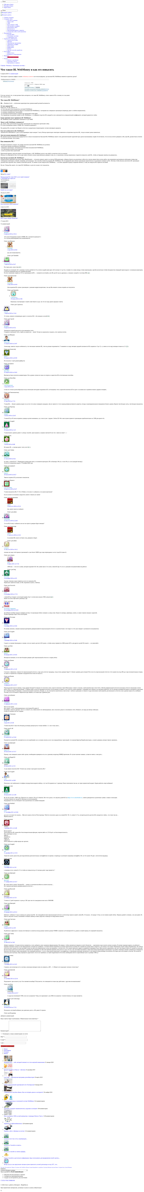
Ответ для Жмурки (9, 241)
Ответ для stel (8, 858)
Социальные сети (12, 37)
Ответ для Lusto (8, 601)
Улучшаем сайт (18, 1167)
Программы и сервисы (13, 62)
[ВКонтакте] (2, 171)
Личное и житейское (12, 60)
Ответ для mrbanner (9, 695)
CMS (8, 23)
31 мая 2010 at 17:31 (9, 401)
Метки (6, 1053)
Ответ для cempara (9, 555)
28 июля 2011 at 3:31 (10, 766)
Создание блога (61, 1167)
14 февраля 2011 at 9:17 (10, 685)
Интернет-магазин (51, 1167)
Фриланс (9, 41)
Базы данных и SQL (12, 24)
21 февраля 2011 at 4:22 (10, 704)
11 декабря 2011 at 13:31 (11, 853)
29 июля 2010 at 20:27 (10, 474)
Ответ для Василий (9, 889)
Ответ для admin (12, 512)
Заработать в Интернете (10, 38)
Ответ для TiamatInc (13, 255)
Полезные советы (12, 61)
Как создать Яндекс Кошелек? (9, 218)
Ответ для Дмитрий (9, 743)
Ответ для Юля (8, 984)
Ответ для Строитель (17, 304)
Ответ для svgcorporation (11, 497)
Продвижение (8, 33)
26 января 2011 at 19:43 (10, 654)
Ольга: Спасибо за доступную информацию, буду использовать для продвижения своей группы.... (32, 1158)
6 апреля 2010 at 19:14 (10, 234)
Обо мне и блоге (8, 4)
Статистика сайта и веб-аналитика (16, 31)
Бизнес (57, 1167)
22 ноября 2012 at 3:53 (10, 897)
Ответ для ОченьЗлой (10, 275)
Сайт (2, 1043)
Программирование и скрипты (15, 30)
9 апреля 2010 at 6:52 (10, 327)
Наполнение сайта (12, 27)
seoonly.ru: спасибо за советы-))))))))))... (15, 1151)
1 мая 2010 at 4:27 (9, 386)
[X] (6, 171)
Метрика (70, 1167)
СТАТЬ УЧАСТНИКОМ (8, 1180)
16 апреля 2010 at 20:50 (10, 358)
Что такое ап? (8, 178)
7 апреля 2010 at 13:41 (10, 313)
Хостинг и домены (12, 20)
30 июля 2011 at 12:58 (10, 794)
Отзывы (6, 1052)
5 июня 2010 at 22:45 (10, 415)
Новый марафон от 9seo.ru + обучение (15, 1070)
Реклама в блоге (8, 6)
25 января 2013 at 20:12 (10, 912)
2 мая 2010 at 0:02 (12, 250)
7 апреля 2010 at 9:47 (10, 264)
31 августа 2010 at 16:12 (11, 549)
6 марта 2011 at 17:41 (13, 564)
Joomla (66, 1167)
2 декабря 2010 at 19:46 (10, 640)
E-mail (3, 1040)
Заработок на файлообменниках (13, 1123)
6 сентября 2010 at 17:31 (11, 594)
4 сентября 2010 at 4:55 (10, 578)
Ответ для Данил (9, 363)
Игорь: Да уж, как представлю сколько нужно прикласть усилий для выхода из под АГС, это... (31, 1164)
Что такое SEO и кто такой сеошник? (15, 177)
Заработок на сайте (12, 40)
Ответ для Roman (9, 676)
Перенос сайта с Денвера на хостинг (14, 1131)
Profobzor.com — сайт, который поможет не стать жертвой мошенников (24, 1062)
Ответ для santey (8, 955)
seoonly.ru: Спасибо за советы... (13, 1145)
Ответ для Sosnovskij (10, 349)
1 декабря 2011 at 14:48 (10, 828)
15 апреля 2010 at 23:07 (10, 343)
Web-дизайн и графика (13, 26)
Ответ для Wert (8, 646)
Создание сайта (8, 19)
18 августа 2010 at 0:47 (10, 489)
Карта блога (7, 7)
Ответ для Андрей (9, 421)
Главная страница (9, 17)
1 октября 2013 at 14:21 (10, 964)
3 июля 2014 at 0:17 (12, 993)
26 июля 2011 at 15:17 (10, 751)
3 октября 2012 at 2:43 (10, 867)
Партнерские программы (14, 43)
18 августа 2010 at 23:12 (14, 506)
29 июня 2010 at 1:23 (10, 430)
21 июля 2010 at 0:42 (10, 458)
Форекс (9, 48)
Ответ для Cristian (9, 450)
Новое (6, 1049)
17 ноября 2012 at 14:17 (10, 881)
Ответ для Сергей (9, 319)
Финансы (6, 55)
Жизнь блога (10, 53)
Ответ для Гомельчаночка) (11, 392)
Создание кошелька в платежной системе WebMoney (19, 1101)
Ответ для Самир (9, 933)
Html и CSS (10, 21)
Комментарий (4, 1031)
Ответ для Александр (10, 526)
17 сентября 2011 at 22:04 (11, 812)
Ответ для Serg (11, 569)
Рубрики (3, 1170)
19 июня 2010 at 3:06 (16, 299)
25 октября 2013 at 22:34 (11, 978)
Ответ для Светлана (9, 919)
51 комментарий (13, 73)
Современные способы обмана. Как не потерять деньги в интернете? (23, 1092)
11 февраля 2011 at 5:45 (10, 669)
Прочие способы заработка (14, 50)
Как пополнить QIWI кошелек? (9, 204)
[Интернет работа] (6, 12)
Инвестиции (10, 46)
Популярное (7, 1050)
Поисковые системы (12, 36)
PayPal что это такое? (7, 190)
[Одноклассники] (4, 171)
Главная (3, 65)
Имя (2, 1036)
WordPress (24, 1167)
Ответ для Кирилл (9, 480)
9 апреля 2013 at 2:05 (10, 928)
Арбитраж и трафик (12, 44)
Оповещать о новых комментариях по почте (15, 1034)
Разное (6, 58)
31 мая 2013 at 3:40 (9, 942)
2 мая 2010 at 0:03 (12, 284)
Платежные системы (12, 57)
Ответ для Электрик (10, 714)
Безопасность (11, 29)
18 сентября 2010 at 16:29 (11, 610)
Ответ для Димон (9, 660)
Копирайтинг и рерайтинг (38, 1167)
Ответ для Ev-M (8, 728)
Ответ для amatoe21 (9, 466)
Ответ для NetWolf (9, 803)
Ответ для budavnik (9, 970)
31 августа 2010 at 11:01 (14, 535)
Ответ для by (7, 435)
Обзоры (27, 1167)
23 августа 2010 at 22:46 (11, 520)
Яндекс (13, 1167)
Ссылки (30, 1167)
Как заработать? (8, 1167)
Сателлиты (45, 1167)
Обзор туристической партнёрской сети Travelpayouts (19, 1084)
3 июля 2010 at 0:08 (9, 444)
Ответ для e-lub (8, 786)
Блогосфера (7, 51)
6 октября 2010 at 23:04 (10, 626)
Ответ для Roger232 (9, 757)
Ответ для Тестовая (9, 617)
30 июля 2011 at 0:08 (10, 780)
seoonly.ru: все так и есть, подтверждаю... (15, 1138)
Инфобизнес (10, 47)
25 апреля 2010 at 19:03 (10, 372)
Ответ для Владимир (10, 1013)
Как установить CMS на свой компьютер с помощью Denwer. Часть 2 (23, 1116)
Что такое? (7, 174)
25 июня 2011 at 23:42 (10, 737)
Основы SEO (10, 34)
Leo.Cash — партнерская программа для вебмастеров (19, 1077)
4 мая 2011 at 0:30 (9, 722)
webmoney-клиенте (27, 76)
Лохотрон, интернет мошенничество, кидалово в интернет (20, 1108)
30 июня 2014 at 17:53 (10, 1007)
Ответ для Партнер (9, 407)
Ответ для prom (8, 819)
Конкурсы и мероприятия (14, 54)
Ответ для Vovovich (9, 585)
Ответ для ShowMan (10, 378)
